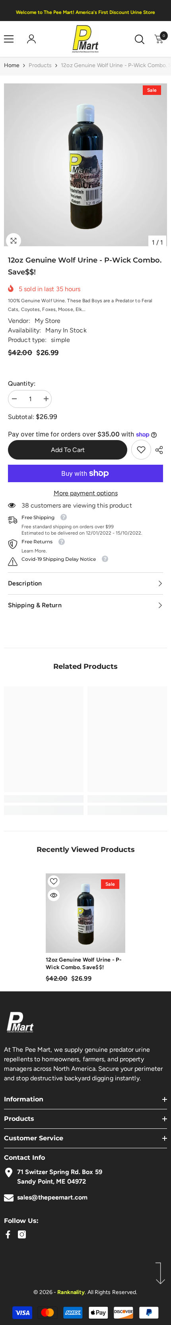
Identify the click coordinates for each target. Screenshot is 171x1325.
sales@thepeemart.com (52, 1197)
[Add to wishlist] (54, 881)
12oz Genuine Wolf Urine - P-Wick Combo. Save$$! (84, 963)
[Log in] (31, 39)
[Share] (157, 450)
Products (40, 65)
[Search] (139, 39)
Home (11, 65)
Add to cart (68, 450)
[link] (141, 450)
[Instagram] (22, 1234)
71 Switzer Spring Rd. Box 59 (59, 1172)
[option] (85, 164)
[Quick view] (54, 895)
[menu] (9, 39)
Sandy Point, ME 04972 (51, 1181)
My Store (48, 320)
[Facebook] (8, 1234)
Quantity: (21, 383)
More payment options (86, 493)
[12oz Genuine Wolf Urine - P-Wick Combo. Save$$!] (85, 913)
